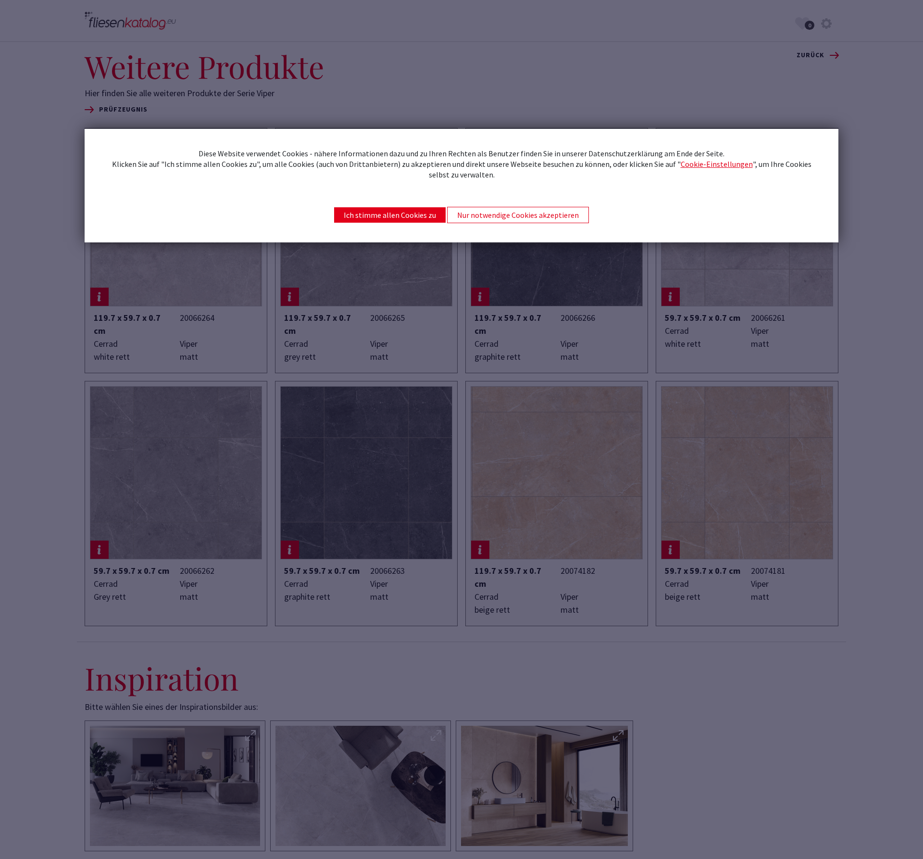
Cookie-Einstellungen (717, 164)
